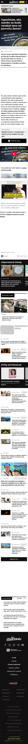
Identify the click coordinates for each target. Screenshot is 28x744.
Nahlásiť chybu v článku (7, 252)
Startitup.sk (21, 689)
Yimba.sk (5, 696)
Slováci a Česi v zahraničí (20, 478)
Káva (25, 499)
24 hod (19, 598)
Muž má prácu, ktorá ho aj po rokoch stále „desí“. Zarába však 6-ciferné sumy (15, 610)
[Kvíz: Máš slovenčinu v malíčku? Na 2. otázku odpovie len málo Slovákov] (5, 431)
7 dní (24, 598)
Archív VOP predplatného (14, 720)
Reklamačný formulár (13, 727)
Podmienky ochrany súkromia (13, 710)
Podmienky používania (13, 706)
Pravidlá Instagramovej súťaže (13, 723)
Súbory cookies (14, 668)
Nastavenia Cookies (14, 671)
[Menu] (2, 2)
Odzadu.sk (20, 693)
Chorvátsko (24, 417)
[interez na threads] (9, 644)
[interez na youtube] (22, 644)
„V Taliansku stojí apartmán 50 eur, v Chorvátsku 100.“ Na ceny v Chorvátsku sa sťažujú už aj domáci (15, 617)
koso (2, 51)
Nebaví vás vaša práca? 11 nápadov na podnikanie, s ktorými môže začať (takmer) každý (12, 318)
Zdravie (24, 392)
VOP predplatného (13, 716)
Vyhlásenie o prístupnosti (14, 730)
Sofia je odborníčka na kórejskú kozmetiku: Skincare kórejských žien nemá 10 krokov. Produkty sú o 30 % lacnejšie (14, 625)
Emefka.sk (20, 696)
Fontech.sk (6, 700)
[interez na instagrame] (18, 644)
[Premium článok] (5, 464)
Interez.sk (5, 689)
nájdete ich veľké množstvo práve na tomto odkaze (13, 111)
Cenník (14, 661)
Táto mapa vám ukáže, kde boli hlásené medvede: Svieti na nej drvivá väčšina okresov (15, 603)
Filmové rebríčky (24, 349)
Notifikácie (14, 674)
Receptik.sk (6, 693)
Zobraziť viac (14, 559)
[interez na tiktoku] (14, 644)
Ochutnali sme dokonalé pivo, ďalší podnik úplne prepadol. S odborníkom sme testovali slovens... (17, 10)
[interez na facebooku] (5, 644)
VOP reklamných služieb (13, 713)
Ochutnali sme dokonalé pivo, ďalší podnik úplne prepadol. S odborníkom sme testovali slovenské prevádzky (11, 283)
